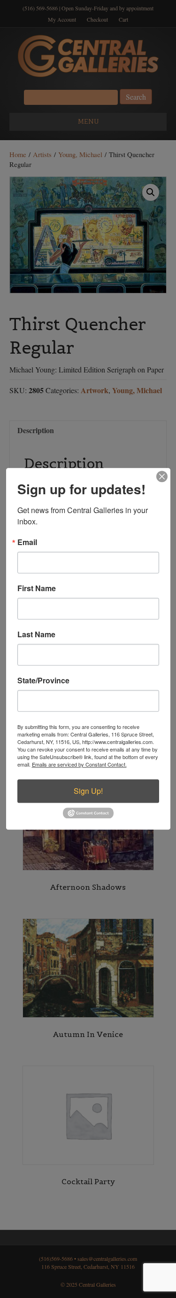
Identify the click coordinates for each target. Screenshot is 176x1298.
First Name (36, 588)
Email (27, 542)
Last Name (36, 634)
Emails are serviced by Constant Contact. (79, 764)
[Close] (162, 476)
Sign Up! (88, 790)
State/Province (43, 680)
